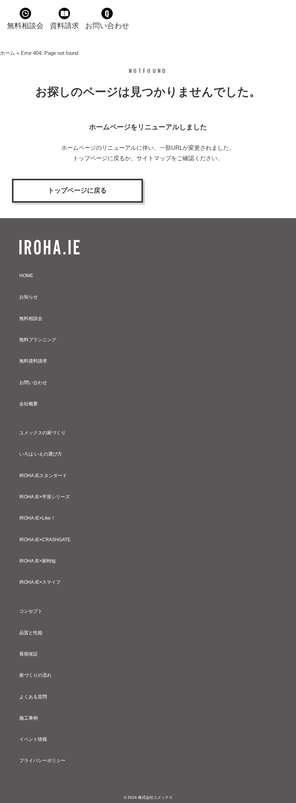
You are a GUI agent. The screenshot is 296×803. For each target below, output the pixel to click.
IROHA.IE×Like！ (37, 518)
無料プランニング (37, 339)
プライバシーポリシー (42, 760)
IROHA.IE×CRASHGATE (45, 539)
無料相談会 (25, 26)
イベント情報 (33, 739)
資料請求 (64, 26)
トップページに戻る (77, 190)
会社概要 (28, 404)
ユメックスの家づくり (42, 432)
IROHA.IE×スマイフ (40, 582)
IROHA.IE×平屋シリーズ (44, 497)
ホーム (7, 53)
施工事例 (28, 718)
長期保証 (28, 654)
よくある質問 (33, 697)
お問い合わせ (107, 26)
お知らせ (28, 297)
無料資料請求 (33, 361)
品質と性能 (30, 632)
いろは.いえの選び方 (40, 454)
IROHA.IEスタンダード (43, 475)
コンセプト (30, 611)
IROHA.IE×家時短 (37, 561)
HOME (26, 275)
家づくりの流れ (35, 675)
